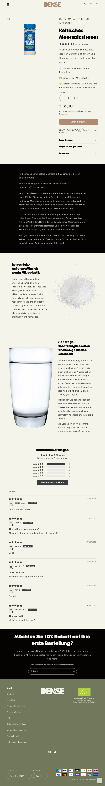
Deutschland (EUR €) (18, 776)
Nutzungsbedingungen (17, 742)
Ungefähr (11, 700)
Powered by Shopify (91, 780)
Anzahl (62, 93)
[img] (15, 499)
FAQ (8, 718)
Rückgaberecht (13, 736)
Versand (71, 111)
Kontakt (10, 694)
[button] (8, 4)
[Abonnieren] (74, 671)
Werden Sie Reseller (16, 706)
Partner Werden (14, 712)
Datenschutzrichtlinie (16, 724)
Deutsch (39, 776)
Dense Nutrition (79, 780)
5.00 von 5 (59, 455)
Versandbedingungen (16, 730)
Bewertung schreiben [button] (52, 482)
